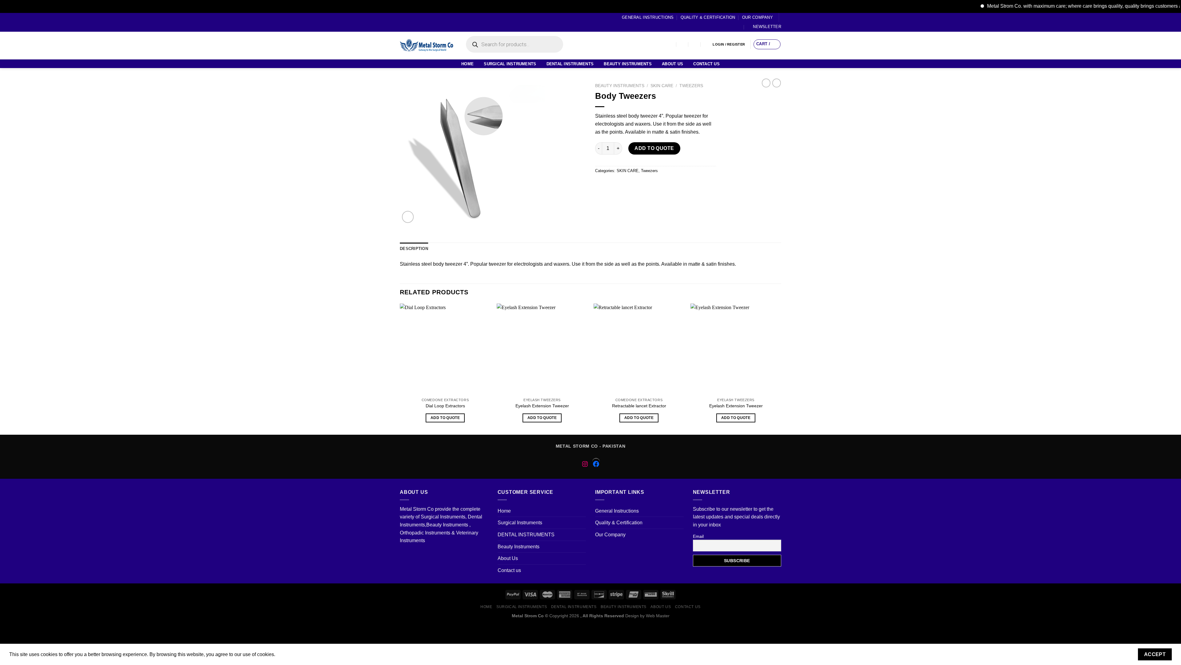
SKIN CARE (661, 85)
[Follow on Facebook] (403, 22)
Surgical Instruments (510, 64)
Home (467, 64)
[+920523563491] (707, 44)
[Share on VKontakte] (645, 184)
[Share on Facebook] (601, 184)
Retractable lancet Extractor (639, 405)
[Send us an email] (420, 22)
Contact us (706, 64)
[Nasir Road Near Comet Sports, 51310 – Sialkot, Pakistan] (670, 44)
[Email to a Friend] (623, 184)
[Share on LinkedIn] (656, 184)
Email (698, 536)
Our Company (757, 17)
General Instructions (648, 17)
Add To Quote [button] (445, 418)
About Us (672, 64)
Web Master (658, 615)
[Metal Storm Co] (427, 45)
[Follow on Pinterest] (426, 22)
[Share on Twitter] (612, 184)
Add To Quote (654, 148)
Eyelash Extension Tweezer (542, 405)
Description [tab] (414, 248)
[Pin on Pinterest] (634, 184)
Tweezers (691, 85)
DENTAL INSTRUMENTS (570, 64)
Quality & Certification (708, 17)
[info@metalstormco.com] (682, 44)
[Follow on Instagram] (409, 22)
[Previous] (400, 368)
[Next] (780, 368)
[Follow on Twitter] (414, 22)
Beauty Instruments (628, 64)
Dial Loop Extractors (445, 405)
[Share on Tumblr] (667, 184)
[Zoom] (408, 217)
